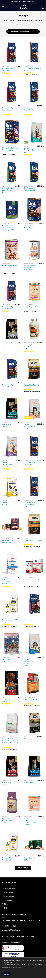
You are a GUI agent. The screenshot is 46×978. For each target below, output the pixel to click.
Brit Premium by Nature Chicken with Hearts (29, 228)
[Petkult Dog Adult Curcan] (34, 291)
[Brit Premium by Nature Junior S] (34, 604)
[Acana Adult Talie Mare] (34, 369)
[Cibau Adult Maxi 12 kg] (12, 683)
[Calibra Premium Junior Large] (34, 409)
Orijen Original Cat (30, 699)
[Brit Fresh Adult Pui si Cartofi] (12, 842)
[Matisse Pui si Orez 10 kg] (12, 766)
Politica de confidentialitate (12, 943)
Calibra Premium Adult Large (29, 150)
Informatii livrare (8, 896)
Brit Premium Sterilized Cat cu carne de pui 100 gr (8, 229)
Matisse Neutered (5, 346)
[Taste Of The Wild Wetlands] (12, 644)
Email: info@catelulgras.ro (12, 930)
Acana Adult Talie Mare (32, 385)
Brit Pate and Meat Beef (32, 580)
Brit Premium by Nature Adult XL (29, 189)
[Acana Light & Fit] (34, 723)
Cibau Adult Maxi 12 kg (6, 700)
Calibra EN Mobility (5, 503)
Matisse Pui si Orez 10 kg (6, 783)
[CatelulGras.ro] (23, 7)
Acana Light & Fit (29, 740)
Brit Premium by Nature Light (29, 109)
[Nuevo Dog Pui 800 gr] (34, 842)
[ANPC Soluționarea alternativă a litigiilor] (13, 948)
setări (21, 967)
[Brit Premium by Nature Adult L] (12, 52)
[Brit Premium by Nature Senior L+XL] (12, 92)
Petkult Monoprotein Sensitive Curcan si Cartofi (30, 821)
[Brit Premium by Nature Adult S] (12, 369)
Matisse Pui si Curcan (6, 426)
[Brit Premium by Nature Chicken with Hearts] (34, 210)
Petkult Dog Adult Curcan (33, 307)
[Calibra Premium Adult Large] (34, 132)
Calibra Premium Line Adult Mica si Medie (29, 662)
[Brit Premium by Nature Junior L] (12, 291)
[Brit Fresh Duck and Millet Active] (12, 604)
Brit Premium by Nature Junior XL (7, 190)
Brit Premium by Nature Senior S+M (29, 504)
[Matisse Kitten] (34, 766)
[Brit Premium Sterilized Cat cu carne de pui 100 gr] (12, 210)
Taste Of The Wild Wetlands (7, 660)
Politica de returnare (10, 904)
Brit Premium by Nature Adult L (7, 69)
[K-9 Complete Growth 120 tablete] (34, 329)
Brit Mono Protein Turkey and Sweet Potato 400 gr (30, 268)
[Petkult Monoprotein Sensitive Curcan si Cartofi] (34, 802)
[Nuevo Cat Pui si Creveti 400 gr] (12, 524)
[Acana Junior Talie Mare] (34, 524)
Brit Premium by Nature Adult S (7, 386)
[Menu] (3, 7)
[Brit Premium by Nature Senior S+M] (34, 486)
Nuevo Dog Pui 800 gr (29, 859)
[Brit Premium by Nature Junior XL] (12, 172)
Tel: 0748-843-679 (9, 926)
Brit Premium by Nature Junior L (7, 308)
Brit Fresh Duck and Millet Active (11, 621)
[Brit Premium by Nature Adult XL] (34, 172)
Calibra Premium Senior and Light (7, 464)
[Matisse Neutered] (12, 329)
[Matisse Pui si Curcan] (12, 409)
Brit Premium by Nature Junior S (32, 621)
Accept (6, 974)
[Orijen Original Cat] (34, 683)
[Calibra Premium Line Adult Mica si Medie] (34, 644)
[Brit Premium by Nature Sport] (34, 446)
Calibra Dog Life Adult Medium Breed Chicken (7, 582)
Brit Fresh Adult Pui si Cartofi (7, 859)
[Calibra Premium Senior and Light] (12, 446)
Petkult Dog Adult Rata (10, 265)
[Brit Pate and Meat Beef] (34, 564)
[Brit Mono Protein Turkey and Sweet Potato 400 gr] (34, 249)
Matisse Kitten (29, 782)
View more (23, 868)
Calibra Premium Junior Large (29, 426)
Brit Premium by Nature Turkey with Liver (10, 149)
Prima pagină (9, 21)
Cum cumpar (7, 900)
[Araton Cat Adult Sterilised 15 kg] (12, 802)
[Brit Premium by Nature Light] (34, 92)
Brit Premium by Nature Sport (29, 463)
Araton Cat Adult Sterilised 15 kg (7, 820)
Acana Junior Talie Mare (32, 540)
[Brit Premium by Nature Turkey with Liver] (12, 132)
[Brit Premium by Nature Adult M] (34, 52)
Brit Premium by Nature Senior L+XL (7, 110)
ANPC (4, 908)
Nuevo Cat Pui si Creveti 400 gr (7, 541)
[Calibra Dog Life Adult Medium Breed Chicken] (12, 564)
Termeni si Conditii (9, 888)
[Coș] (42, 7)
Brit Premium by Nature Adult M (32, 69)
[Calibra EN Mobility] (12, 486)
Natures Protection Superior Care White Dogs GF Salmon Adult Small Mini (11, 742)
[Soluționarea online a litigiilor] (13, 954)
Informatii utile (7, 892)
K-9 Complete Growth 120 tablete (29, 347)
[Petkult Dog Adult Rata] (12, 249)
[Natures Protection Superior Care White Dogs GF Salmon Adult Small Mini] (12, 723)
